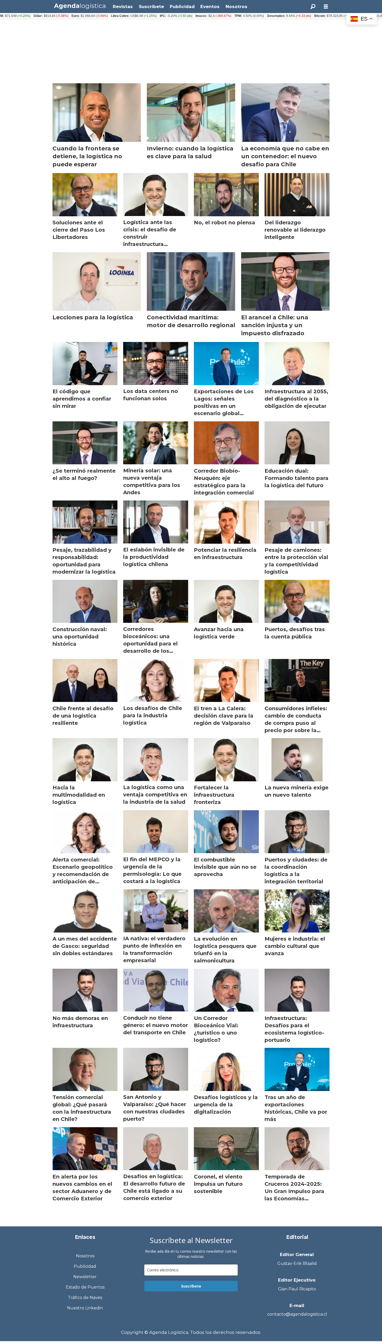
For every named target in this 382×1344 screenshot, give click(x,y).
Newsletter (85, 1276)
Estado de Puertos (85, 1287)
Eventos (210, 6)
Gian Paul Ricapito (297, 1288)
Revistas (123, 6)
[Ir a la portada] (80, 6)
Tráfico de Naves (85, 1297)
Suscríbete (151, 6)
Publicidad (182, 6)
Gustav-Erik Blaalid (297, 1263)
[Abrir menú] (326, 7)
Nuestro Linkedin (85, 1307)
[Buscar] (312, 6)
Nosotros (236, 6)
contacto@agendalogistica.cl (297, 1314)
